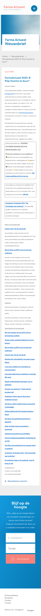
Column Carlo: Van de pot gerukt (15, 229)
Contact (8, 603)
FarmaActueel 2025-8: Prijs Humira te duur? (18, 60)
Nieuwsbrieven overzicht (17, 481)
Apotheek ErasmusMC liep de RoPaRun (17, 434)
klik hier (25, 194)
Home (5, 56)
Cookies (8, 600)
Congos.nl (19, 610)
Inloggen (30, 610)
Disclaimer (9, 598)
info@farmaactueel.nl (26, 113)
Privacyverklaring (11, 595)
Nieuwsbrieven (18, 56)
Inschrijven (22, 558)
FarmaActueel (9, 94)
